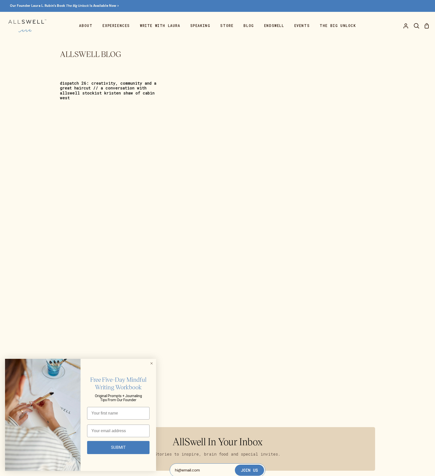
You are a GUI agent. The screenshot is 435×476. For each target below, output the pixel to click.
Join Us (249, 470)
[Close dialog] (151, 363)
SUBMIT (118, 447)
